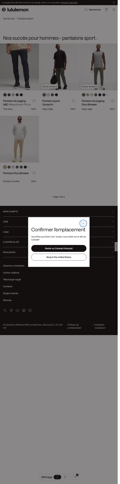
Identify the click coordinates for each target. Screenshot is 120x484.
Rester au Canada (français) (59, 248)
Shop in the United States (58, 257)
